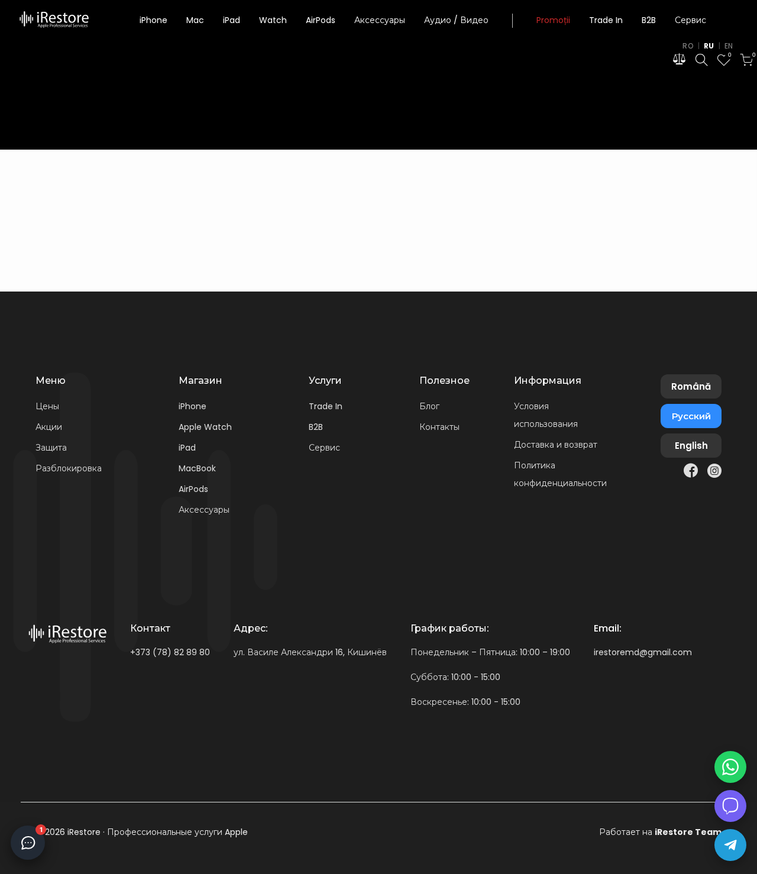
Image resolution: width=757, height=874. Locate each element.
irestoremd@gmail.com (643, 652)
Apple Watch (205, 427)
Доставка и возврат (555, 445)
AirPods (320, 20)
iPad (231, 20)
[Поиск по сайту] (701, 61)
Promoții (553, 20)
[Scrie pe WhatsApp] (730, 767)
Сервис (690, 20)
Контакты (439, 427)
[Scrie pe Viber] (730, 806)
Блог (429, 406)
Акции (48, 427)
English (691, 445)
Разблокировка (68, 468)
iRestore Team (688, 832)
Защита (51, 448)
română (691, 386)
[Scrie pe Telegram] (730, 845)
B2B (649, 20)
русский (691, 416)
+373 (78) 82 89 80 (170, 652)
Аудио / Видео (456, 20)
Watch (273, 20)
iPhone (153, 20)
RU (709, 46)
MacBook (197, 468)
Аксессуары (379, 20)
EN (728, 46)
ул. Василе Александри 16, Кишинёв (310, 652)
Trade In (606, 20)
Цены (47, 406)
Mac (195, 20)
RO (687, 46)
